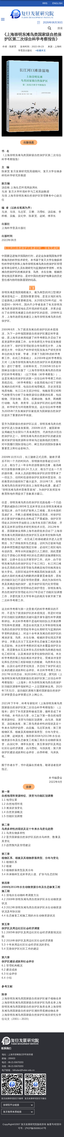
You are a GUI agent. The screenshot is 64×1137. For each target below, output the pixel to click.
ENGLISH (57, 3)
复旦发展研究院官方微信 (35, 1098)
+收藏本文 (40, 50)
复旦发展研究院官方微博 (12, 1098)
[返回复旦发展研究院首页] (32, 14)
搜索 (60, 28)
